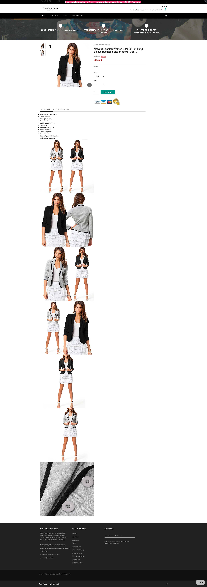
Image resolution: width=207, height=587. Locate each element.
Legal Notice (76, 559)
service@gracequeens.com (50, 554)
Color (95, 73)
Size (95, 80)
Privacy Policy (76, 546)
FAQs (74, 543)
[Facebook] (160, 7)
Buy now (108, 92)
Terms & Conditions (78, 556)
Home (96, 44)
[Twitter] (162, 7)
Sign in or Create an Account (138, 10)
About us (75, 537)
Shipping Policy (77, 553)
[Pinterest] (164, 7)
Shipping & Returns (61, 109)
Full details (45, 109)
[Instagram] (166, 7)
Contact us (75, 540)
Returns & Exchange (78, 550)
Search (74, 533)
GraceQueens (104, 44)
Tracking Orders (77, 563)
